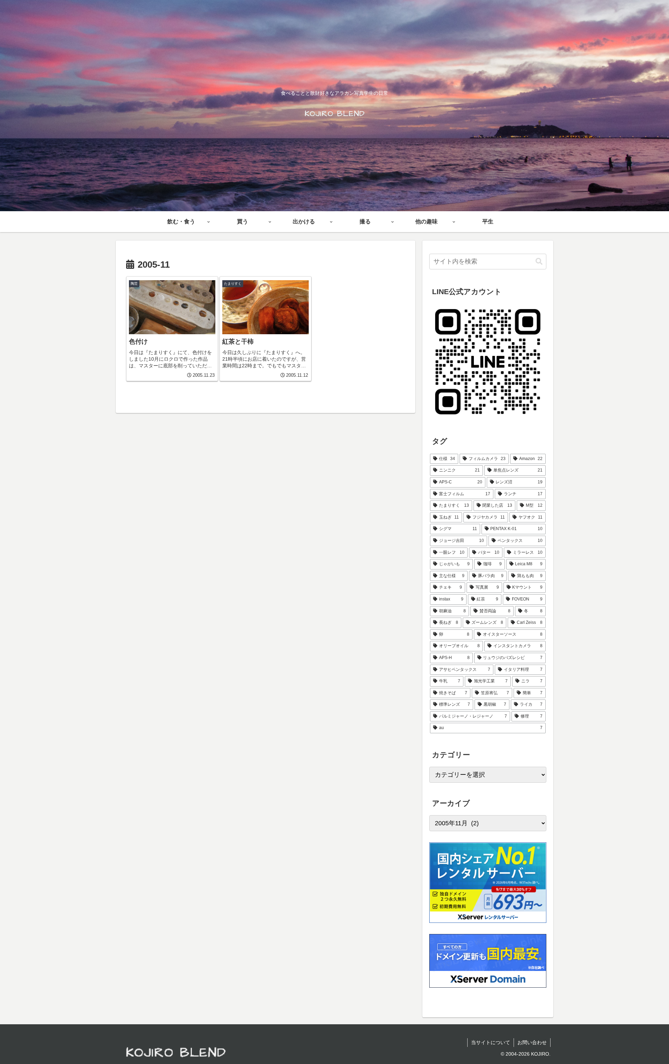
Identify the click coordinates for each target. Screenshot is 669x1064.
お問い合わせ (532, 1042)
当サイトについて (490, 1042)
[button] (539, 262)
